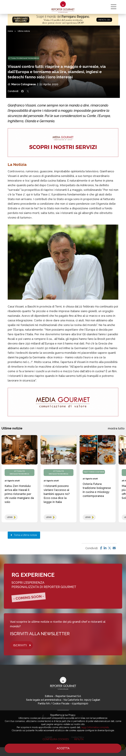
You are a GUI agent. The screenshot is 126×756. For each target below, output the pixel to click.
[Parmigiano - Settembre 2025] (63, 20)
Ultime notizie (24, 31)
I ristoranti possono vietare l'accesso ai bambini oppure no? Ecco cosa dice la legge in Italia (57, 494)
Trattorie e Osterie (93, 472)
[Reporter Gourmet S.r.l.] (63, 7)
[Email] (114, 548)
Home (10, 31)
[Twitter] (109, 548)
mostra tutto (116, 428)
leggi (9, 517)
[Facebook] (101, 548)
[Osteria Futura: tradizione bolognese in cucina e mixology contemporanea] (98, 450)
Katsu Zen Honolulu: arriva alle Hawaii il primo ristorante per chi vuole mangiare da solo (19, 494)
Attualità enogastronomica (23, 58)
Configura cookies (56, 739)
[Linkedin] (105, 548)
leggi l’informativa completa (95, 727)
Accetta (63, 748)
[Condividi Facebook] (22, 91)
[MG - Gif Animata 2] (63, 142)
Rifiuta (79, 739)
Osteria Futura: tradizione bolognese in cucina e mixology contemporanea (97, 490)
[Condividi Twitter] (28, 91)
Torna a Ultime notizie (24, 535)
